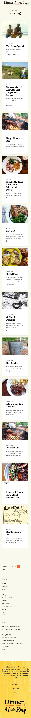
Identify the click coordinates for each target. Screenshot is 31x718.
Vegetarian (5, 586)
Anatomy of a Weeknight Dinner (11, 626)
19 (11, 158)
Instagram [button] (15, 688)
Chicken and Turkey (7, 598)
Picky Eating (5, 646)
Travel (3, 649)
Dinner (6, 483)
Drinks (4, 615)
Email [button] (15, 692)
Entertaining (5, 632)
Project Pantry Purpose (8, 606)
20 (12, 293)
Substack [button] (15, 684)
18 (11, 508)
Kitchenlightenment (8, 640)
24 (12, 63)
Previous (5, 566)
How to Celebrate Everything (10, 637)
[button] (2, 3)
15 (11, 339)
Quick (3, 589)
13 (11, 465)
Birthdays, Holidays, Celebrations (11, 629)
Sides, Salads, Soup (7, 592)
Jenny (6, 22)
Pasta (3, 612)
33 (12, 250)
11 (11, 380)
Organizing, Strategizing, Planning (12, 643)
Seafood (4, 600)
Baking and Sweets (7, 595)
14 (11, 22)
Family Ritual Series (8, 635)
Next (4, 569)
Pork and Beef (6, 603)
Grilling (4, 609)
